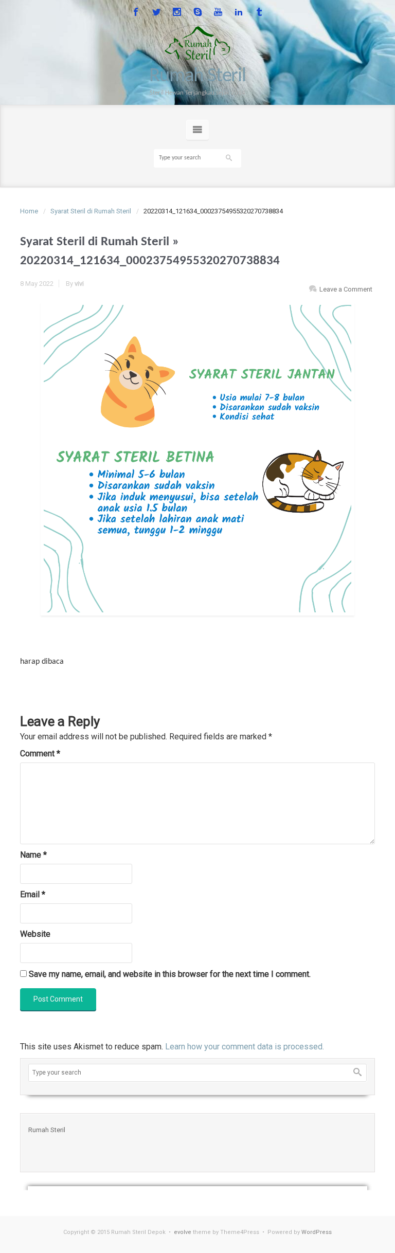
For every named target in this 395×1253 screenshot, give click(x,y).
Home (29, 211)
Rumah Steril (197, 76)
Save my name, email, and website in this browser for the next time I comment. (170, 974)
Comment (40, 753)
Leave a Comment (345, 289)
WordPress (316, 1232)
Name (33, 855)
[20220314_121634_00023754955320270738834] (197, 458)
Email (32, 894)
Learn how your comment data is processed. (244, 1046)
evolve (182, 1232)
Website (35, 934)
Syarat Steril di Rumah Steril (90, 211)
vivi (79, 283)
